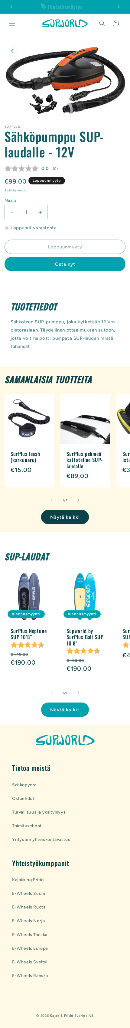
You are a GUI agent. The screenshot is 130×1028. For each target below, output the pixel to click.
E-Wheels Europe (30, 948)
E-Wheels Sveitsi (29, 962)
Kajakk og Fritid (28, 879)
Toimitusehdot (27, 825)
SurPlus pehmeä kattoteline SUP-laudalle (84, 460)
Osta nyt (65, 264)
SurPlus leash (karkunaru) (25, 457)
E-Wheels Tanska (29, 934)
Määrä (10, 200)
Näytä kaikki (65, 517)
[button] (12, 23)
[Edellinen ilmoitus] (11, 6)
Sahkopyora (24, 784)
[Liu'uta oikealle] (78, 500)
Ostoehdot (23, 798)
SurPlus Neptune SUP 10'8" (29, 634)
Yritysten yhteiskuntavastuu (41, 839)
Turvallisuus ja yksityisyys (39, 812)
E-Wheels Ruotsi (29, 907)
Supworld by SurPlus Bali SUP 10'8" (85, 637)
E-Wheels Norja (28, 920)
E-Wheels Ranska (30, 975)
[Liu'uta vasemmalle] (51, 500)
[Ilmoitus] (118, 6)
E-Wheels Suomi (29, 893)
